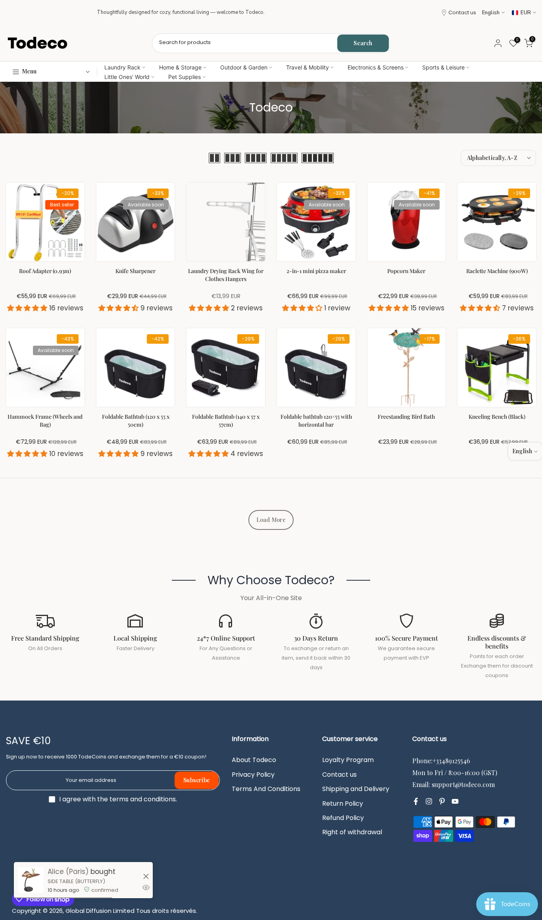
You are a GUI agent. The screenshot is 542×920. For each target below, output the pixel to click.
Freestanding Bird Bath (406, 416)
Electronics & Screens (376, 67)
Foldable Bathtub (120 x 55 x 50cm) (135, 420)
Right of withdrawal (352, 832)
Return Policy (342, 803)
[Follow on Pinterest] (442, 801)
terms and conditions (143, 799)
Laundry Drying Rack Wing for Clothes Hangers (225, 275)
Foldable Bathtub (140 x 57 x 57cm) (225, 420)
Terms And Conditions (266, 789)
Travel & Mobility (307, 67)
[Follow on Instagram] (428, 801)
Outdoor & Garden (243, 67)
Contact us (462, 12)
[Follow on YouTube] (455, 801)
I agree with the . (118, 799)
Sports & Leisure (443, 67)
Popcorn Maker (406, 271)
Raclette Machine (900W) (497, 271)
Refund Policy (343, 818)
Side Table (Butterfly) (76, 881)
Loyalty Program (348, 760)
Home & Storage (180, 67)
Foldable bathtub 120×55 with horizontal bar (316, 420)
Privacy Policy (253, 774)
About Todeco (254, 760)
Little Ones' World (127, 76)
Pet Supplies (184, 76)
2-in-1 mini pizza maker (316, 271)
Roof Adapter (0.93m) (45, 271)
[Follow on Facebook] (415, 801)
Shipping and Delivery (355, 789)
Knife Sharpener (135, 271)
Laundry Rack (122, 67)
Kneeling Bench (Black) (497, 416)
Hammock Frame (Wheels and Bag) (45, 420)
